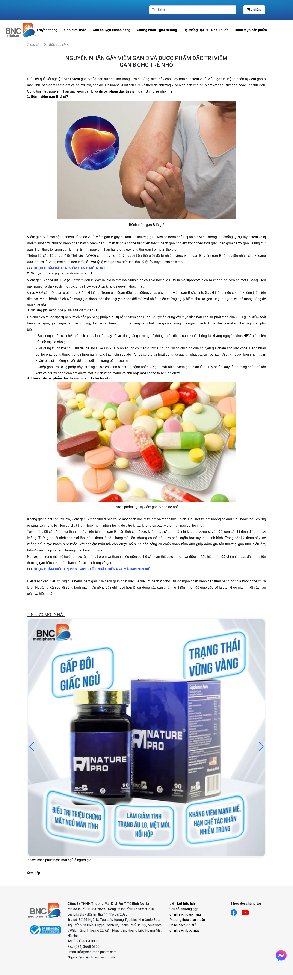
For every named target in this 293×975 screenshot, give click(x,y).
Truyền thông (47, 30)
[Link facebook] (236, 911)
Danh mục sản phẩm (251, 30)
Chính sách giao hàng (185, 914)
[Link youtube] (247, 911)
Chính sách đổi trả (182, 925)
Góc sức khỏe (75, 30)
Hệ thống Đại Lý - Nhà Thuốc (205, 30)
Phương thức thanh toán (187, 920)
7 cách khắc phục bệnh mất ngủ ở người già (59, 860)
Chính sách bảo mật (184, 930)
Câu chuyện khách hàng (111, 30)
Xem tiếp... (34, 873)
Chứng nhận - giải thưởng (157, 30)
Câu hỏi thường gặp (183, 909)
